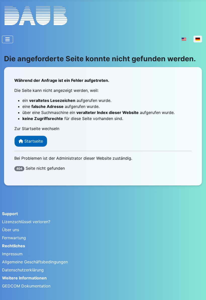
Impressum (12, 253)
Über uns (10, 229)
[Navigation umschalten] (7, 39)
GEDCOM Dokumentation (26, 285)
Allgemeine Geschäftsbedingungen (35, 261)
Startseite (33, 141)
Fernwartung (14, 237)
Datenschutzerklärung (23, 269)
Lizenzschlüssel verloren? (26, 221)
